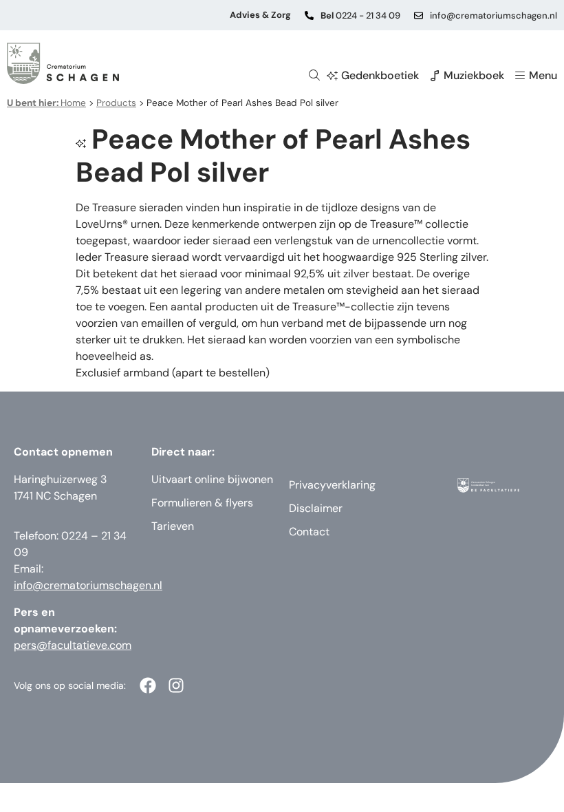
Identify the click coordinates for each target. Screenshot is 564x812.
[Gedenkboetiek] (332, 75)
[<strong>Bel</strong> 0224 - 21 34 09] (309, 15)
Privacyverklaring (332, 485)
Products (116, 103)
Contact (309, 531)
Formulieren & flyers (202, 502)
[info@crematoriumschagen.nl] (418, 15)
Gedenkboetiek (380, 75)
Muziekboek (474, 75)
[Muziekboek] (434, 75)
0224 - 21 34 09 (360, 15)
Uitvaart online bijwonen (212, 479)
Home (46, 103)
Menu (543, 75)
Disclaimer (316, 508)
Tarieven (172, 526)
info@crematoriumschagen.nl (493, 15)
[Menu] (519, 75)
